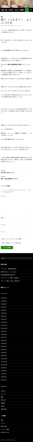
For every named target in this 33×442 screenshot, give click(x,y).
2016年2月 (4, 316)
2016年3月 (4, 313)
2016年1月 (4, 319)
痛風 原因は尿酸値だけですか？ (10, 177)
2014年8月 (4, 370)
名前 (2, 217)
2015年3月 (4, 349)
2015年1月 (4, 355)
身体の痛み (4, 409)
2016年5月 (4, 307)
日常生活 (3, 400)
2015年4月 (4, 346)
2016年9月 (4, 301)
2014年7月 (4, 374)
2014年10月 (4, 364)
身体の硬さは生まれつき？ (8, 171)
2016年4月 (4, 310)
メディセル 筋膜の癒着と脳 (8, 268)
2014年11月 (4, 361)
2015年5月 (4, 343)
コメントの (5, 429)
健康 (2, 16)
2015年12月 (4, 322)
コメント (3, 196)
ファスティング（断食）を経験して (10, 278)
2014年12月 (4, 358)
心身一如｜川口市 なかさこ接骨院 (13, 10)
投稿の (4, 426)
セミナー (3, 394)
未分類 (2, 406)
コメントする (17, 25)
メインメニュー (31, 10)
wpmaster (11, 25)
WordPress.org (5, 432)
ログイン (3, 423)
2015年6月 (4, 340)
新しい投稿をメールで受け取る (11, 243)
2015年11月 (4, 325)
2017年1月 (4, 298)
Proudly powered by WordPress (8, 440)
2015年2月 (4, 352)
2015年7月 (4, 337)
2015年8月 (4, 334)
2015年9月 (4, 331)
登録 (2, 420)
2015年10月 (4, 328)
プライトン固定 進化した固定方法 (10, 281)
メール (3, 224)
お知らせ (3, 391)
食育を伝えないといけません (8, 271)
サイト (3, 232)
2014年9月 (4, 367)
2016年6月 (4, 304)
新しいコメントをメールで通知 (11, 239)
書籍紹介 (3, 403)
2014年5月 (4, 380)
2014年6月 (4, 377)
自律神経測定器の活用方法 (8, 275)
